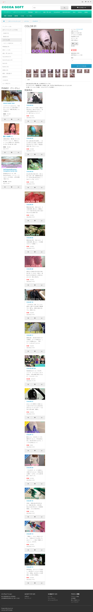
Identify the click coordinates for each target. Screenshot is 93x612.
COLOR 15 (30, 501)
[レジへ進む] (90, 2)
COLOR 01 (35, 21)
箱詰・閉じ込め (47, 12)
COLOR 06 (30, 238)
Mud (74, 12)
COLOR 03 (30, 138)
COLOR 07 (30, 401)
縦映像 (16, 16)
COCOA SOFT (79, 29)
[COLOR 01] (47, 41)
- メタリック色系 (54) (12, 43)
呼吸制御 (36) (6, 46)
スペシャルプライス (53, 600)
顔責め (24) (5, 70)
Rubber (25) (6, 66)
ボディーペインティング (19, 12)
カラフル (26, 21)
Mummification (66, 12)
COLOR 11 (30, 335)
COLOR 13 (30, 567)
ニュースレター (75, 602)
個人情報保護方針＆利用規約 (8, 596)
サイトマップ (28, 598)
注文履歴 (73, 598)
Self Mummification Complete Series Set (10, 170)
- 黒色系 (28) (6, 36)
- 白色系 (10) (6, 33)
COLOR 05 (30, 204)
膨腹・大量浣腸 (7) (7, 73)
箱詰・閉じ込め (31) (7, 53)
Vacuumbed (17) (7, 56)
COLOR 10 (30, 302)
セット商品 (29, 16)
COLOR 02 (30, 105)
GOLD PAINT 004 (8, 103)
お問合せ (27, 596)
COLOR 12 (30, 434)
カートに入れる (81, 66)
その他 (22, 16)
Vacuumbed (57, 12)
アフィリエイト (51, 598)
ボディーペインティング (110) (12, 30)
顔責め (86, 12)
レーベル (50, 596)
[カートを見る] (88, 2)
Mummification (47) (7, 60)
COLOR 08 (30, 269)
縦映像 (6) (5, 77)
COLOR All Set (31, 368)
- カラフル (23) (6, 40)
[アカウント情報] (83, 2)
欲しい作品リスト (75, 600)
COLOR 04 (30, 171)
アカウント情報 (75, 596)
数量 (72, 58)
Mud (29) (5, 63)
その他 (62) (5, 80)
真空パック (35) (6, 50)
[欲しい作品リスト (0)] (85, 2)
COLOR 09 (30, 467)
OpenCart (10, 608)
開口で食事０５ (8, 136)
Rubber (80, 12)
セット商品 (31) (6, 83)
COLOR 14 (30, 534)
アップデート (7, 12)
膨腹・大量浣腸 (8, 16)
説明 (28, 79)
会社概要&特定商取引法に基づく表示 (10, 598)
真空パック (38, 12)
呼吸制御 (30, 12)
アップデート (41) (7, 26)
